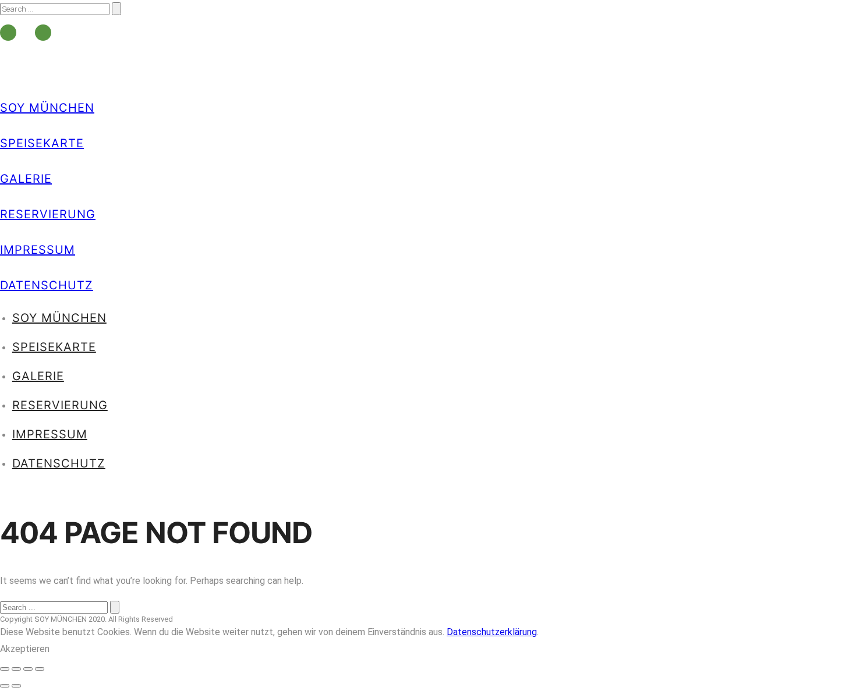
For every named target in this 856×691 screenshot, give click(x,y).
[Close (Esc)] (4, 669)
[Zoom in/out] (39, 669)
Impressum (37, 250)
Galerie (26, 179)
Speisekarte (42, 143)
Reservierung (47, 214)
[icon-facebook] (11, 32)
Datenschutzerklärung (492, 631)
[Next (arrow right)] (16, 686)
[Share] (16, 669)
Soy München (47, 108)
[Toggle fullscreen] (28, 669)
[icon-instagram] (43, 32)
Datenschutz (46, 285)
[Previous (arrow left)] (4, 686)
